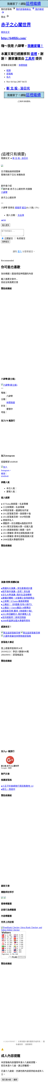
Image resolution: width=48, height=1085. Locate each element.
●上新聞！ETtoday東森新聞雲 (15, 601)
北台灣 (21, 215)
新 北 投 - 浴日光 (18, 88)
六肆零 (4, 192)
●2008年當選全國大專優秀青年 (15, 620)
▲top (3, 220)
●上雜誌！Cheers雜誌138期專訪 (16, 608)
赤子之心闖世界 (16, 24)
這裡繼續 (33, 95)
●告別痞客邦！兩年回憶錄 (13, 617)
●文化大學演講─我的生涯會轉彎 (16, 595)
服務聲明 (28, 1044)
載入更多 (5, 225)
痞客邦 (18, 207)
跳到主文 (5, 32)
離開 (15, 1080)
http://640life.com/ (13, 38)
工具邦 (30, 58)
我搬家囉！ (35, 46)
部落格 (9, 74)
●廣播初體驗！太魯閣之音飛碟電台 (17, 598)
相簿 (8, 70)
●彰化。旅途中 (8, 789)
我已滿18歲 (6, 1080)
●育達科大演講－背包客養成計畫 (16, 588)
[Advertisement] (11, 333)
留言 (24, 207)
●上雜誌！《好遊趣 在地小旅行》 (17, 604)
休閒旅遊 (23, 65)
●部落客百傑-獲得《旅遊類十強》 (17, 611)
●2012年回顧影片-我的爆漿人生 (16, 614)
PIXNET (12, 1041)
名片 (8, 77)
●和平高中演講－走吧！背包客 (15, 591)
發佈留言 (5, 242)
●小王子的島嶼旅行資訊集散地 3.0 (17, 786)
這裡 (34, 54)
